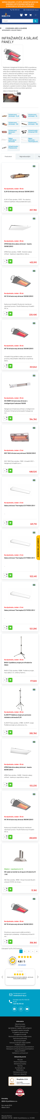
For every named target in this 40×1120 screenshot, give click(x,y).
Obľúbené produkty (20, 1064)
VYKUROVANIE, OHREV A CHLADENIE (16, 28)
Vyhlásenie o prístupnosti (20, 1053)
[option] (20, 977)
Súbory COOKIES (20, 1051)
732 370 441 (16, 10)
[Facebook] (14, 1009)
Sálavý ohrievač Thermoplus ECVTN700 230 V (19, 610)
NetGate (9, 1116)
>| (36, 951)
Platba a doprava (20, 1026)
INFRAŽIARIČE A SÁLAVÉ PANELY (12, 30)
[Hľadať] (35, 21)
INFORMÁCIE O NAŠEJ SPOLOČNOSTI (20, 1028)
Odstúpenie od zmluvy (20, 1072)
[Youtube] (27, 1009)
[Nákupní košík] (30, 15)
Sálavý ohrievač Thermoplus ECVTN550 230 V (19, 558)
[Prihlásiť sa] (21, 15)
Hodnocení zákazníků (20, 1074)
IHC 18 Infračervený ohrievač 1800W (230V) (18, 819)
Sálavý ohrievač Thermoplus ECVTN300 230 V (19, 505)
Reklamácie (20, 1070)
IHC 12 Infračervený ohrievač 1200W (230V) (18, 296)
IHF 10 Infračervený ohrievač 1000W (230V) (18, 348)
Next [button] (38, 976)
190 (22, 965)
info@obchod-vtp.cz (32, 10)
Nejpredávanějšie (25, 156)
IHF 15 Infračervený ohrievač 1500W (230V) (18, 924)
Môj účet (20, 1059)
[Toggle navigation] (35, 15)
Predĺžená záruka (20, 1045)
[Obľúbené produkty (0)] (26, 15)
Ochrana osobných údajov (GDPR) (20, 1042)
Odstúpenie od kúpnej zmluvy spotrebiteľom (20, 1047)
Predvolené (8, 156)
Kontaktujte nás (20, 1068)
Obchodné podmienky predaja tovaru (20, 1036)
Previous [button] (2, 976)
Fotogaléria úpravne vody (20, 1032)
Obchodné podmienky (20, 1038)
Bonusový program (20, 1040)
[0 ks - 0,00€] (30, 15)
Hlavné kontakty (20, 1024)
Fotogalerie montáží (20, 1034)
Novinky (20, 1066)
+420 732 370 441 (18, 1004)
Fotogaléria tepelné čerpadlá (20, 1030)
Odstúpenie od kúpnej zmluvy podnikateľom (20, 1049)
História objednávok (20, 1062)
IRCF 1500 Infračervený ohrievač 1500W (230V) (20, 453)
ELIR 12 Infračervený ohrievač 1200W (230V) (19, 191)
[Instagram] (20, 1009)
